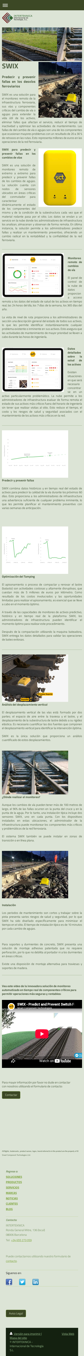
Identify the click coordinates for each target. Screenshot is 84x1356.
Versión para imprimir (27, 1334)
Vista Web (68, 1334)
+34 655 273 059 (21, 1240)
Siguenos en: (13, 1273)
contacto (11, 1261)
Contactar (11, 1095)
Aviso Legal (16, 1313)
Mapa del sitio (18, 1338)
